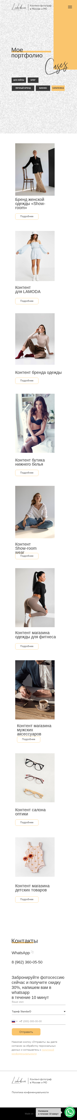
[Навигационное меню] (70, 7)
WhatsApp (21, 953)
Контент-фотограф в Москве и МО (41, 7)
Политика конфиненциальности (30, 1092)
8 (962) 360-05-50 (27, 962)
